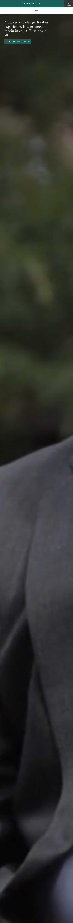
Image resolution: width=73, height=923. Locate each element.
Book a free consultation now (18, 50)
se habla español (68, 2)
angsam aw (32, 3)
